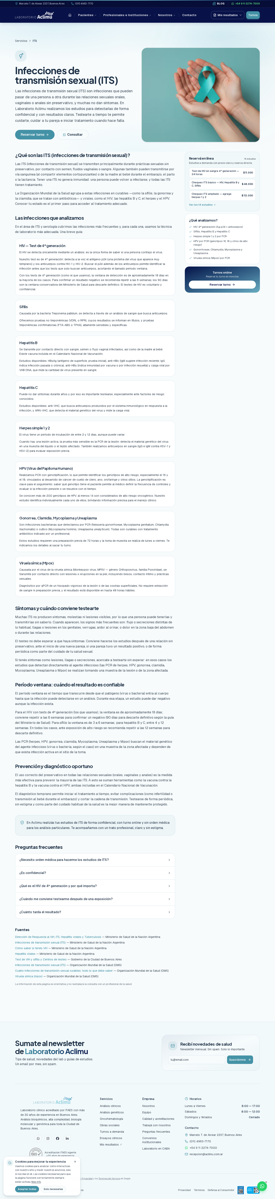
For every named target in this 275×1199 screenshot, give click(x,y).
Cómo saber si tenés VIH (31, 948)
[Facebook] (57, 1138)
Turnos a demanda (112, 1131)
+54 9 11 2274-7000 (247, 3)
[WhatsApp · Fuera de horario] (262, 1186)
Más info (36, 1182)
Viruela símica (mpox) (28, 976)
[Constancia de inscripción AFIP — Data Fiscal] (253, 1190)
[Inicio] (70, 15)
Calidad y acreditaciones (158, 1119)
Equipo (146, 1112)
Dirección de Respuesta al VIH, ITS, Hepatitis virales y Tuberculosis (58, 937)
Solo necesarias (53, 1189)
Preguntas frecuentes (156, 1131)
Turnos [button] (253, 15)
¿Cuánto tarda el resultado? (40, 912)
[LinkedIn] (67, 1138)
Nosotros (165, 15)
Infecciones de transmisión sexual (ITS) (40, 942)
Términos (199, 1190)
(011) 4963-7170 (84, 3)
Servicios (21, 41)
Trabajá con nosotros (156, 1125)
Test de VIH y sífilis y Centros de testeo (41, 959)
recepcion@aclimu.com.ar (206, 1154)
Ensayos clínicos (111, 1138)
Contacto (189, 15)
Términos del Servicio (109, 1178)
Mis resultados (228, 15)
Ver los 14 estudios (201, 204)
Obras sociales (110, 1125)
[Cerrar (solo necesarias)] (75, 1161)
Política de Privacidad (81, 1178)
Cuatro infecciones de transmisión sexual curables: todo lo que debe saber (64, 970)
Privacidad (184, 1190)
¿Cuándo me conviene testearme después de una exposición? (66, 899)
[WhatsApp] (38, 1138)
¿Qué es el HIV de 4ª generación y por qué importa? (58, 886)
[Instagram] (48, 1138)
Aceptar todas (27, 1189)
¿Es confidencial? (32, 873)
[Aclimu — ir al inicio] (34, 15)
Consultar (75, 134)
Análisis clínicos (110, 1106)
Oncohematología (111, 1119)
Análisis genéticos (112, 1112)
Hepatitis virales (25, 954)
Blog (221, 3)
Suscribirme (237, 1060)
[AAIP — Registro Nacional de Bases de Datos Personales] (241, 1190)
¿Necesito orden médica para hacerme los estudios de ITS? (64, 860)
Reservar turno (32, 134)
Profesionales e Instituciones (125, 15)
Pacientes (85, 15)
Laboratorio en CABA (156, 1148)
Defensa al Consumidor (221, 1190)
